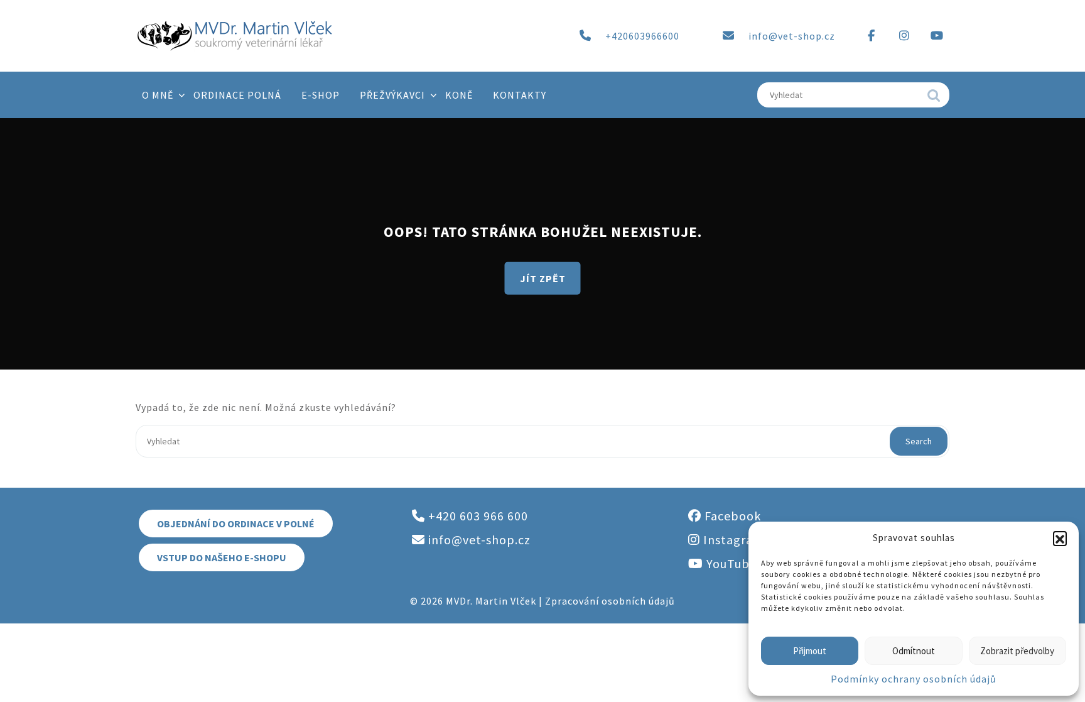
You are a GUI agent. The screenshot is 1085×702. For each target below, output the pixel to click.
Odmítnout (913, 651)
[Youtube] (936, 35)
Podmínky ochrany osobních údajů (913, 678)
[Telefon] (585, 35)
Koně (459, 95)
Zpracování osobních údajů (610, 601)
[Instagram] (904, 35)
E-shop (320, 95)
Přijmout (809, 651)
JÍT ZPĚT (543, 277)
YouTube (730, 563)
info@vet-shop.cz (791, 36)
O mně (157, 95)
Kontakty (519, 95)
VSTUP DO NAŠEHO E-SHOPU (221, 557)
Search (933, 99)
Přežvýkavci (392, 95)
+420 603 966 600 (476, 516)
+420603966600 (642, 36)
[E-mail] (728, 35)
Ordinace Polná (237, 95)
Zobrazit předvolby (1017, 651)
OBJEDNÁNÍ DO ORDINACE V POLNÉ (236, 523)
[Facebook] (871, 35)
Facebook (731, 516)
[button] (1060, 538)
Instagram (732, 539)
